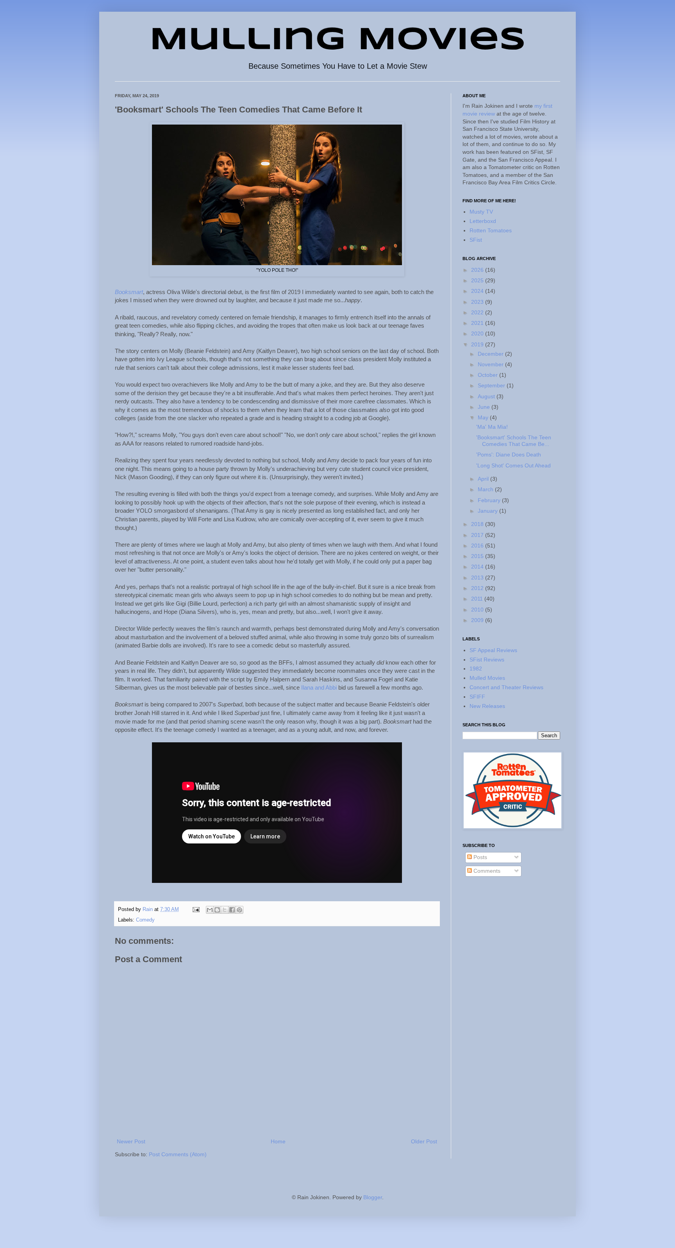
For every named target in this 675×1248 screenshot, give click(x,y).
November (491, 364)
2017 (478, 535)
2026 (478, 270)
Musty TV (481, 212)
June (484, 407)
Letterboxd (483, 221)
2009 (478, 620)
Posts (479, 857)
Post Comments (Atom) (178, 1154)
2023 (478, 302)
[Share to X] (225, 910)
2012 (478, 588)
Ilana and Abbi (319, 687)
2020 (478, 333)
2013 (478, 577)
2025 (478, 280)
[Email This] (210, 910)
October (488, 375)
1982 (476, 668)
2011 (477, 598)
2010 (478, 609)
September (492, 385)
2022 (478, 312)
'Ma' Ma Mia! (492, 427)
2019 (478, 344)
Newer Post (131, 1141)
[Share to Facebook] (232, 910)
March (486, 489)
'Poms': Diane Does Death (508, 454)
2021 (478, 323)
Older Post (424, 1141)
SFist (476, 240)
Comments (486, 871)
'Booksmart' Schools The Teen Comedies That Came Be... (513, 440)
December (491, 354)
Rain (148, 909)
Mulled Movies (487, 678)
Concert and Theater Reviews (506, 687)
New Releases (487, 706)
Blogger (372, 1197)
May (484, 417)
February (490, 500)
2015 (478, 556)
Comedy (145, 920)
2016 (478, 545)
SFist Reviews (487, 659)
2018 (478, 524)
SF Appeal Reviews (493, 650)
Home (278, 1141)
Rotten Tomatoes (491, 230)
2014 (478, 566)
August (487, 396)
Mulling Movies (338, 40)
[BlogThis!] (217, 910)
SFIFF (477, 697)
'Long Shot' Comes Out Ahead (513, 465)
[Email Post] (195, 909)
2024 (478, 291)
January (488, 511)
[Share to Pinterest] (239, 910)
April (484, 479)
